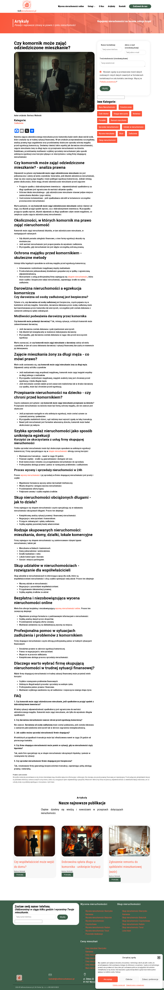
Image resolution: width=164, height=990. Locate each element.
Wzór (121, 133)
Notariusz (136, 113)
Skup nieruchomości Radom (133, 924)
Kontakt (122, 6)
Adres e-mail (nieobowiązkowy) (132, 46)
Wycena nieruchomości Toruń (97, 931)
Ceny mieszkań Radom (94, 961)
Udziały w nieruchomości (134, 127)
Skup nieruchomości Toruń (133, 927)
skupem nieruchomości (78, 277)
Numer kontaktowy (108, 45)
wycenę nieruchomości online (67, 608)
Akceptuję (108, 979)
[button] (159, 957)
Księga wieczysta (121, 113)
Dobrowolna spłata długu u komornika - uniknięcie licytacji (81, 864)
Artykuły (111, 6)
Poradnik (102, 120)
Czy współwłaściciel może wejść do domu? (34, 864)
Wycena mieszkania (106, 133)
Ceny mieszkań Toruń (94, 964)
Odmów (129, 979)
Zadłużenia (18, 123)
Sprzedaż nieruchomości (109, 127)
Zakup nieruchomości (107, 140)
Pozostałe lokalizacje (94, 934)
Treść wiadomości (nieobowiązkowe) (114, 59)
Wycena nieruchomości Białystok (98, 917)
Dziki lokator (104, 113)
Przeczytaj (20, 875)
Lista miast (126, 931)
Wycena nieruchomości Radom (97, 927)
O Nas (101, 6)
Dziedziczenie (126, 107)
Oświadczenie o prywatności (135, 985)
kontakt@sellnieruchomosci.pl (61, 979)
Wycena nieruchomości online (71, 6)
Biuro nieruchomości (93, 968)
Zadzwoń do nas (140, 6)
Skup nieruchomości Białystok (134, 917)
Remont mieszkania (118, 120)
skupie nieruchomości (58, 451)
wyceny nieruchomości (30, 475)
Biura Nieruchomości (107, 107)
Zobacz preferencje (150, 979)
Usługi (90, 6)
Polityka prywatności (108, 82)
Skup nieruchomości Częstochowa (136, 921)
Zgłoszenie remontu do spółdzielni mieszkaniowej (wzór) (125, 867)
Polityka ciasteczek (119, 985)
